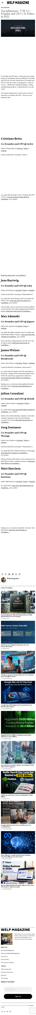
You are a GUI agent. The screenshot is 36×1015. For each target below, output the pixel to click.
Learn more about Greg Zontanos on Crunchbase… (17, 452)
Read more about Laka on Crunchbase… (18, 311)
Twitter (26, 148)
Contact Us (4, 956)
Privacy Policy (5, 959)
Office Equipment (6, 969)
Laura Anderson (7, 678)
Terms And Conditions (7, 962)
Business (3, 975)
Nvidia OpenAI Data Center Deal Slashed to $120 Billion (17, 795)
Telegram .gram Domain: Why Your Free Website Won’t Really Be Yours (17, 675)
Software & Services (7, 972)
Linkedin (3, 151)
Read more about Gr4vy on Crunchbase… (14, 275)
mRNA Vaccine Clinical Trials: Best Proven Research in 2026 (15, 645)
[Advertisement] (18, 57)
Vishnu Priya (5, 618)
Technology (4, 978)
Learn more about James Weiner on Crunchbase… (16, 378)
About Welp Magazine (7, 950)
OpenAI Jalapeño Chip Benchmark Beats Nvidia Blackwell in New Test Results (16, 615)
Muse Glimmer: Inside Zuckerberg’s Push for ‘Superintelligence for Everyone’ (16, 856)
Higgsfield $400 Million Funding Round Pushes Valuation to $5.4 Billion (16, 735)
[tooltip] (2, 574)
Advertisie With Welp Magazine (10, 953)
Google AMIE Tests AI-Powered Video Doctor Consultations (16, 826)
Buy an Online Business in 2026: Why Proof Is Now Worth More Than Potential (17, 886)
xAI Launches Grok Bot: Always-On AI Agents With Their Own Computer (17, 765)
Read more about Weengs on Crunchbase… (18, 462)
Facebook (20, 148)
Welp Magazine (13, 578)
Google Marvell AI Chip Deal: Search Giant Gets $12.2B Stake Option (16, 705)
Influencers (5, 7)
